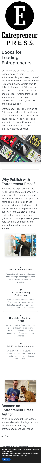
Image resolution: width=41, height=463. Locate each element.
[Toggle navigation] (3, 46)
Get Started (6, 436)
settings (24, 455)
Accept (6, 459)
